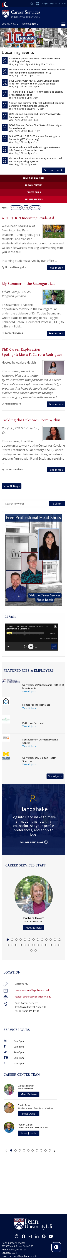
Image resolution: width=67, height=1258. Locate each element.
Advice (14, 207)
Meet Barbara (34, 927)
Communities (29, 24)
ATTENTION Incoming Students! (28, 218)
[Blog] (17, 1236)
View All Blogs (12, 486)
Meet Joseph (28, 1133)
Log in (45, 3)
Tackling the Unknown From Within (31, 420)
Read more (56, 267)
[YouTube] (51, 1236)
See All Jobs (55, 776)
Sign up (53, 3)
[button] (6, 939)
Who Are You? (9, 24)
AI (25, 207)
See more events (53, 170)
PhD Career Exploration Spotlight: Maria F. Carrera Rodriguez (32, 352)
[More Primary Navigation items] (63, 24)
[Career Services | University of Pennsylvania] (21, 14)
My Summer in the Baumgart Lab (28, 283)
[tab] (8, 939)
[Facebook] (23, 1236)
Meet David (28, 1113)
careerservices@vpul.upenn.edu (32, 990)
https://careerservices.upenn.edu (33, 996)
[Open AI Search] (56, 1247)
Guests (62, 3)
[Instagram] (30, 1236)
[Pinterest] (44, 1236)
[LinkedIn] (37, 1236)
